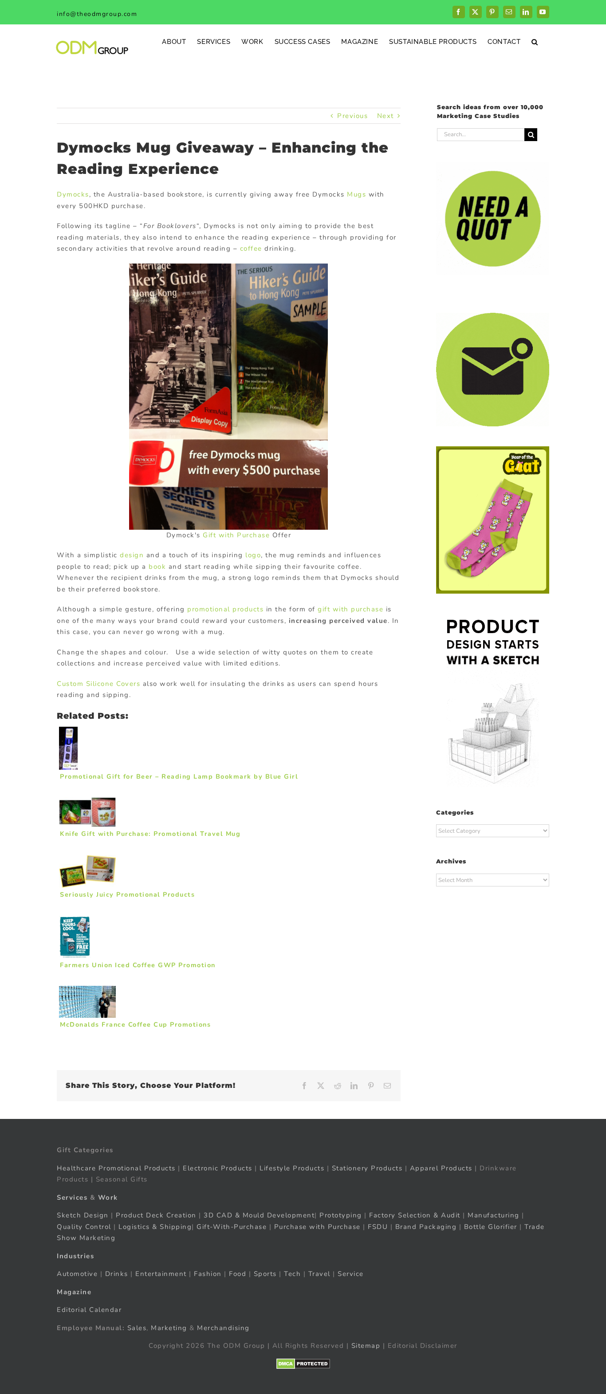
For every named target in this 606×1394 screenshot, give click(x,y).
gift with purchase (350, 609)
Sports (265, 1273)
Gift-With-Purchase (232, 1226)
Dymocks (73, 194)
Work (108, 1197)
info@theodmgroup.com (97, 14)
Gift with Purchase (236, 535)
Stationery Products (367, 1167)
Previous (352, 115)
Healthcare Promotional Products (116, 1167)
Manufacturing (493, 1215)
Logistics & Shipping (155, 1226)
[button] (534, 41)
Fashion (208, 1273)
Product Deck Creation (156, 1215)
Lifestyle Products (292, 1167)
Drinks (116, 1273)
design (132, 555)
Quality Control (84, 1226)
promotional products (225, 609)
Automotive (77, 1273)
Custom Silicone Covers (98, 683)
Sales (137, 1327)
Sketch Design (83, 1215)
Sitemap (366, 1345)
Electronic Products (217, 1167)
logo (253, 555)
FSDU (378, 1226)
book (157, 566)
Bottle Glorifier (489, 1226)
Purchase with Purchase (317, 1226)
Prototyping (340, 1215)
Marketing (169, 1327)
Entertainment (161, 1273)
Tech (292, 1273)
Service (352, 1273)
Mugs (356, 194)
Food (237, 1273)
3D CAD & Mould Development (259, 1215)
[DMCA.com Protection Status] (303, 1363)
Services (72, 1197)
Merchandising (223, 1327)
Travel (319, 1273)
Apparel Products (441, 1167)
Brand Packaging (426, 1226)
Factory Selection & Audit (414, 1215)
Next (385, 115)
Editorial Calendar (89, 1309)
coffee (251, 248)
